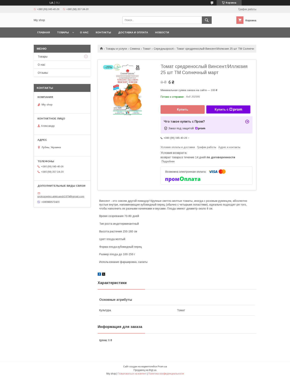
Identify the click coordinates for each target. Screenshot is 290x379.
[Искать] (207, 20)
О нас (84, 32)
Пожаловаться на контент (132, 373)
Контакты (103, 32)
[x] (103, 274)
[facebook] (99, 274)
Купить (182, 109)
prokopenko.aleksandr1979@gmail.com (60, 196)
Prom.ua (162, 366)
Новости (162, 32)
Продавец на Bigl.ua (145, 370)
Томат (147, 48)
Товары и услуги (116, 48)
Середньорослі (164, 48)
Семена (135, 48)
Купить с (221, 109)
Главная (43, 32)
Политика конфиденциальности (166, 373)
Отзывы (43, 72)
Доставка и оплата (133, 32)
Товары (63, 32)
